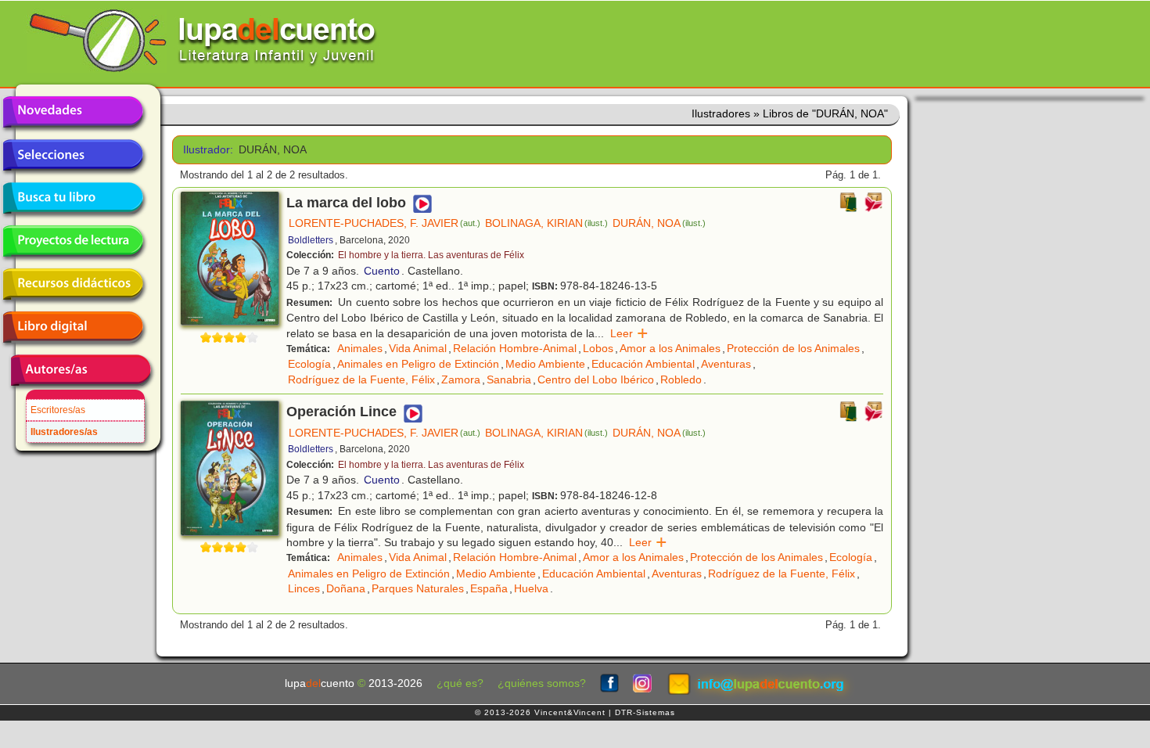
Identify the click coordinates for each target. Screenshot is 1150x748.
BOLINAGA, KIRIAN (546, 223)
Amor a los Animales (670, 348)
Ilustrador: (205, 150)
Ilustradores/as (64, 431)
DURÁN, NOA (659, 223)
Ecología (309, 364)
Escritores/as (58, 410)
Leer (629, 333)
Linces (304, 588)
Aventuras (726, 364)
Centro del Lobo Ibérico (595, 379)
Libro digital (72, 327)
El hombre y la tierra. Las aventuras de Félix (431, 255)
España (489, 588)
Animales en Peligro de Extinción (418, 364)
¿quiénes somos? (542, 683)
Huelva (531, 588)
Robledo (681, 379)
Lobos (598, 348)
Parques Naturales (418, 588)
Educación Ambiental (643, 364)
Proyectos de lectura (72, 241)
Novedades (72, 112)
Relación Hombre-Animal (515, 348)
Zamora (460, 379)
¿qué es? (460, 683)
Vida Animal (418, 348)
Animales (360, 348)
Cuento (382, 270)
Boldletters (310, 240)
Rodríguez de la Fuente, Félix (361, 379)
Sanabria (509, 379)
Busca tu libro (72, 198)
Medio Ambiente (545, 364)
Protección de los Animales (793, 348)
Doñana (345, 588)
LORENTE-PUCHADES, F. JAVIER (384, 223)
